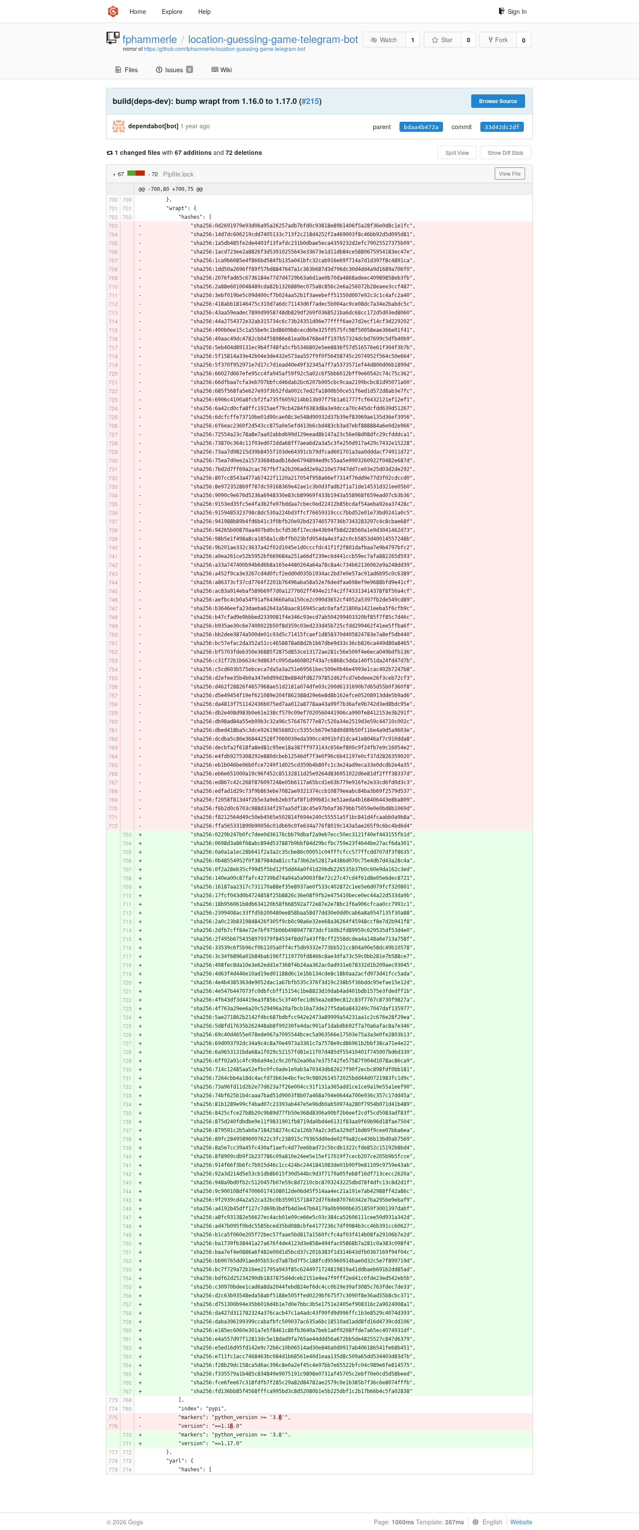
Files (131, 69)
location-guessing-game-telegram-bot (273, 38)
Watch (388, 39)
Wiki (226, 69)
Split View (457, 152)
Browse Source (498, 101)
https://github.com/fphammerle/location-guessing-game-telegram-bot (224, 48)
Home (138, 11)
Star (447, 39)
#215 (310, 101)
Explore (172, 11)
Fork (501, 39)
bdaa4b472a (421, 127)
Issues (178, 69)
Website (521, 1521)
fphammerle (150, 38)
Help (204, 11)
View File (510, 173)
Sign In (517, 11)
